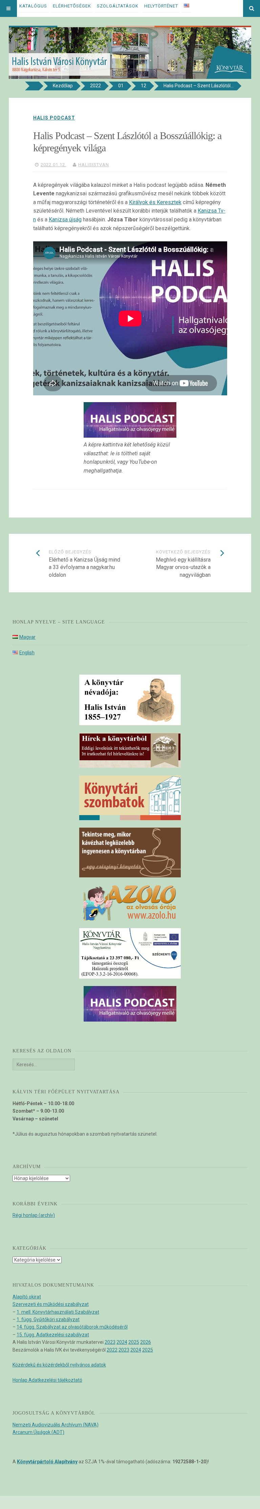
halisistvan (93, 164)
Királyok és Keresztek (155, 202)
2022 (112, 1350)
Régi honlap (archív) (34, 1215)
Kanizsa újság (65, 219)
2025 (133, 1342)
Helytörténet (161, 5)
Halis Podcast (54, 118)
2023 (110, 1342)
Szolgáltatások (117, 5)
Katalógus (33, 5)
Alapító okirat (27, 1296)
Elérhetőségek (72, 5)
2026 (145, 1342)
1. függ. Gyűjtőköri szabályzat (48, 1319)
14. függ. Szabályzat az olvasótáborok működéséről (72, 1327)
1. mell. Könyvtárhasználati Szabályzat (58, 1312)
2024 (121, 1342)
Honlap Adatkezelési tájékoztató (47, 1380)
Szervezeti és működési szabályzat (51, 1304)
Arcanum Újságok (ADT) (38, 1432)
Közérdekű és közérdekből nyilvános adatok (59, 1365)
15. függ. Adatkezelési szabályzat (53, 1334)
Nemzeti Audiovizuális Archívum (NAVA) (56, 1424)
